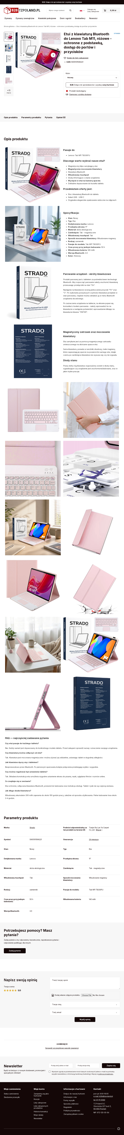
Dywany (8, 18)
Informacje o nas (70, 1097)
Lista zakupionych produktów (41, 1107)
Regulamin (68, 1107)
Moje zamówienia (12, 1089)
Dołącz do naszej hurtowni (74, 1094)
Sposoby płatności (71, 1104)
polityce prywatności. (105, 1074)
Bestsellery (80, 18)
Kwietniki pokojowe (47, 18)
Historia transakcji (41, 1112)
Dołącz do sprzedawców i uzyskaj (92, 85)
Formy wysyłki (69, 1100)
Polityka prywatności (72, 1111)
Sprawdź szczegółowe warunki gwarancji (62, 1048)
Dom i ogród (65, 18)
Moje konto (39, 1089)
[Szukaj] (70, 10)
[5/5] (16, 990)
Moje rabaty (38, 1115)
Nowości (93, 18)
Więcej (98, 830)
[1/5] (5, 990)
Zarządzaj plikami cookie (74, 1114)
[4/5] (13, 990)
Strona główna (9, 26)
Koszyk (37, 1099)
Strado (32, 828)
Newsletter (13, 1066)
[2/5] (8, 990)
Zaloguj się (91, 9)
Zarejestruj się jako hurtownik (41, 1095)
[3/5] (10, 990)
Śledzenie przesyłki (12, 1097)
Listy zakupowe (93, 11)
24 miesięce (94, 839)
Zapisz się (111, 1066)
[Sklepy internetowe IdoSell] (118, 1128)
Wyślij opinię (85, 1019)
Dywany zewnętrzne (25, 18)
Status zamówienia (11, 1094)
